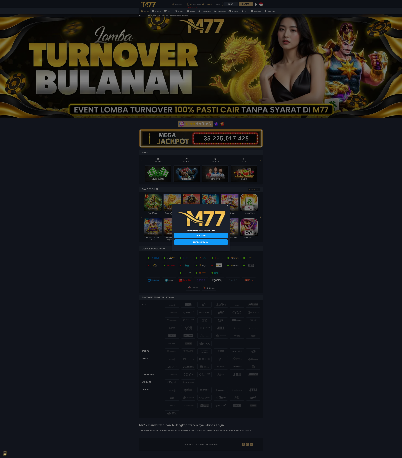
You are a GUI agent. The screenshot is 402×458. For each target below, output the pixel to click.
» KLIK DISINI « (201, 235)
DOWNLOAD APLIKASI (201, 242)
